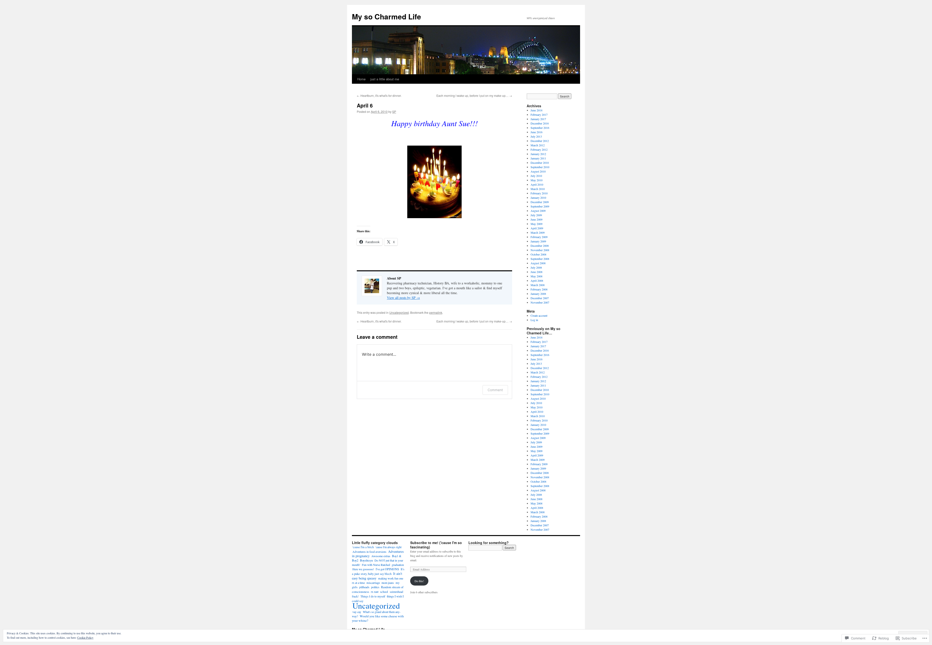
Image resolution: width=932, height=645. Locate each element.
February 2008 (539, 289)
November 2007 (540, 302)
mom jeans (388, 583)
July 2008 (536, 267)
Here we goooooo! (363, 569)
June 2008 (536, 272)
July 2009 (536, 215)
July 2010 (536, 176)
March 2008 (538, 285)
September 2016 (540, 128)
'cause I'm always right (388, 547)
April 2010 (537, 184)
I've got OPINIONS (387, 569)
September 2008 (540, 259)
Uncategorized (399, 312)
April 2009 (537, 228)
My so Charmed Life (386, 16)
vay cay (356, 612)
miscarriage (373, 583)
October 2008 (538, 254)
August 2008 (538, 263)
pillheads (364, 587)
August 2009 (538, 211)
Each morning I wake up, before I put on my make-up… (474, 95)
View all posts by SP (403, 297)
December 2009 (540, 202)
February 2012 (539, 149)
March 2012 (538, 145)
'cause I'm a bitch (363, 547)
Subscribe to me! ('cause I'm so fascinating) (436, 544)
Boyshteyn (366, 560)
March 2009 (538, 232)
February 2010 (539, 193)
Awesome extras (380, 556)
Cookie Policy (85, 637)
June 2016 (536, 132)
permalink (435, 312)
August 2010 (538, 171)
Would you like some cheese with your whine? (378, 618)
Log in (534, 320)
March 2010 (538, 189)
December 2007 (540, 298)
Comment (495, 390)
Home (361, 79)
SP (394, 111)
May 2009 (536, 224)
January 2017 (538, 119)
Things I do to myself (372, 596)
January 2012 (538, 154)
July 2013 (536, 136)
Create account (539, 315)
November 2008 (540, 250)
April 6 (365, 105)
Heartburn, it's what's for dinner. (379, 95)
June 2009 (536, 219)
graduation (398, 565)
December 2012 (540, 141)
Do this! (419, 581)
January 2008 (538, 294)
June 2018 (536, 110)
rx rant (374, 592)
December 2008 (540, 246)
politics (375, 587)
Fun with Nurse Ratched (376, 565)
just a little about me (384, 79)
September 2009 (540, 206)
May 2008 (536, 276)
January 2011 (538, 158)
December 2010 (540, 163)
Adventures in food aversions (369, 552)
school (384, 592)
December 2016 (540, 123)
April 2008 (537, 280)
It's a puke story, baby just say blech (378, 571)
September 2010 (540, 167)
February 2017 (539, 114)
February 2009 (539, 237)
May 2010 (536, 180)
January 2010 (538, 197)
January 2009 (538, 241)
